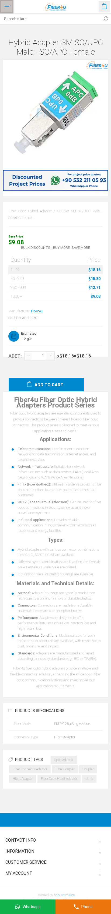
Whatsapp (32, 906)
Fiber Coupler (65, 769)
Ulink (89, 779)
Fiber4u (37, 311)
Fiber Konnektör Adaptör (30, 769)
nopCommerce (64, 895)
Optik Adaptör (63, 760)
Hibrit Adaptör (23, 779)
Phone (87, 906)
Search (105, 18)
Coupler (88, 769)
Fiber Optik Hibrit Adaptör (59, 779)
